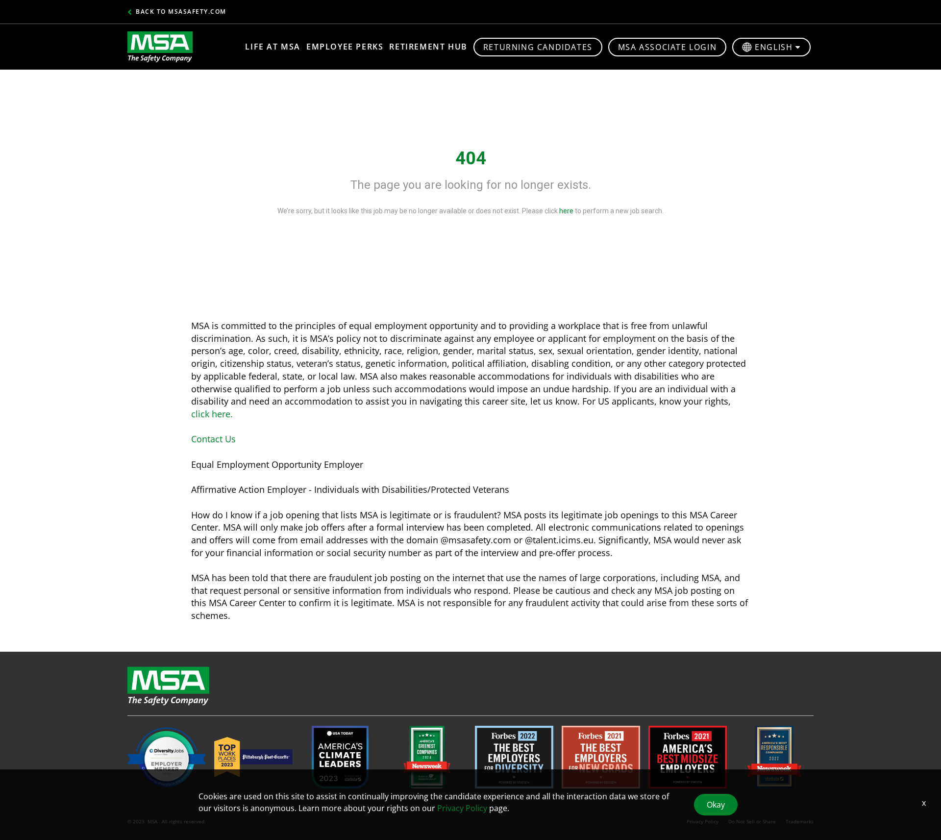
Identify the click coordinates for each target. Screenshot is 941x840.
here (566, 211)
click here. (212, 414)
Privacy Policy (462, 808)
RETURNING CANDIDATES (538, 47)
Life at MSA (272, 46)
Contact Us (213, 439)
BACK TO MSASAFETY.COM (181, 11)
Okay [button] (716, 804)
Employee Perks (344, 46)
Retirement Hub (428, 46)
